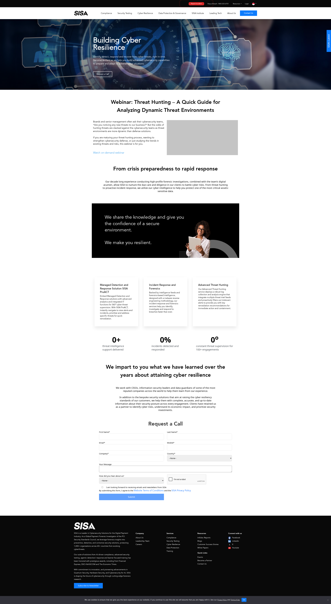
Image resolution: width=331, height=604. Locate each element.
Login (247, 4)
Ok (244, 600)
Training (170, 551)
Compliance (106, 13)
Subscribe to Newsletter (88, 585)
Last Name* (172, 432)
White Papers (202, 547)
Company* (104, 453)
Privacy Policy (222, 600)
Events (200, 557)
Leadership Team (142, 541)
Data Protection (173, 547)
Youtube (235, 547)
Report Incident (196, 3)
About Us (231, 13)
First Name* (104, 432)
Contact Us (248, 13)
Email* (102, 442)
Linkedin (235, 541)
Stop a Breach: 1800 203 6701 (218, 4)
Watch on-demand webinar (108, 153)
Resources (236, 4)
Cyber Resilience (145, 13)
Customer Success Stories (208, 544)
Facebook (236, 537)
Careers (139, 544)
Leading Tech (215, 13)
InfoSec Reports (203, 537)
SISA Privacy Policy (181, 490)
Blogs (199, 541)
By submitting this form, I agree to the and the (145, 490)
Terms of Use (235, 600)
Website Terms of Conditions (149, 490)
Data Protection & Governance (172, 13)
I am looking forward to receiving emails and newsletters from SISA (136, 487)
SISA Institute (198, 13)
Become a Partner (204, 560)
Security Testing (125, 13)
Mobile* (170, 442)
